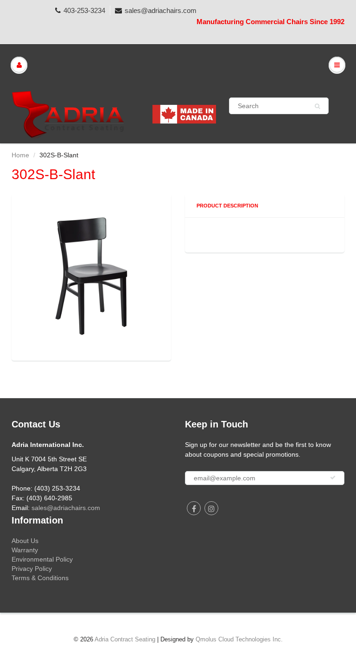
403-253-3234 (84, 10)
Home (20, 155)
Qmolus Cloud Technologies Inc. (239, 639)
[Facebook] (194, 508)
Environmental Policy (42, 559)
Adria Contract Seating (125, 639)
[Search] (317, 106)
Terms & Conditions (40, 578)
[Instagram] (211, 508)
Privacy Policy (32, 568)
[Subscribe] (333, 477)
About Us (25, 540)
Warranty (25, 550)
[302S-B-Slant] (91, 276)
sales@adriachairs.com (161, 10)
